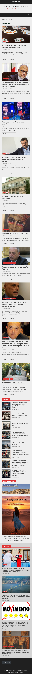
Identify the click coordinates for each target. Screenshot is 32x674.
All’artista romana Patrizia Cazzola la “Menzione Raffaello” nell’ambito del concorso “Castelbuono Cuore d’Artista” (16, 558)
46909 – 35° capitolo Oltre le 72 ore (6, 425)
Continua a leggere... (9, 59)
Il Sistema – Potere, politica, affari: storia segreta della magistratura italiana (16, 146)
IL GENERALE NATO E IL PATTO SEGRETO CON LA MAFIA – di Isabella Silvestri (6, 435)
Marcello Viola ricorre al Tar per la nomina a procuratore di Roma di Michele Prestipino (16, 291)
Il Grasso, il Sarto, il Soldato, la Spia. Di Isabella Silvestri (6, 415)
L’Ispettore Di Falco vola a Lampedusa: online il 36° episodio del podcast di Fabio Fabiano (6, 406)
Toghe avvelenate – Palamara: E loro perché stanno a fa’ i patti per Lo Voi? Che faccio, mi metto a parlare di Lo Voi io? (16, 331)
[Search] (28, 14)
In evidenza (6, 263)
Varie (11, 378)
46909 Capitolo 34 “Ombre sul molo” (6, 444)
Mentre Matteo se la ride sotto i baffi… (16, 223)
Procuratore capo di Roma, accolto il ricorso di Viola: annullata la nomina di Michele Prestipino (16, 72)
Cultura (5, 564)
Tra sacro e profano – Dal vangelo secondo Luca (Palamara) (16, 34)
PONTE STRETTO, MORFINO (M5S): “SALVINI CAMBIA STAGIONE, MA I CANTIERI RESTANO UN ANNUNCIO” (16, 584)
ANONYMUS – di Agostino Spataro (16, 372)
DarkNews (11, 672)
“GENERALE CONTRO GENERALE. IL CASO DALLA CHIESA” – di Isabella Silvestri (6, 474)
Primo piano (6, 41)
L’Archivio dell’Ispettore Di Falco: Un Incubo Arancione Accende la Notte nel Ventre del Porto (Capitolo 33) (6, 464)
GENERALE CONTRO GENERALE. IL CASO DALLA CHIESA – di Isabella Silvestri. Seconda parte (6, 454)
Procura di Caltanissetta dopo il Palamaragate (16, 185)
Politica (5, 591)
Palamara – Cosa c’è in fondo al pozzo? (16, 111)
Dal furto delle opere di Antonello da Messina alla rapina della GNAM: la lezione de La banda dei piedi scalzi (16, 640)
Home (3, 19)
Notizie (5, 646)
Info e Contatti (6, 662)
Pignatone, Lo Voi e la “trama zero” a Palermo (16, 256)
